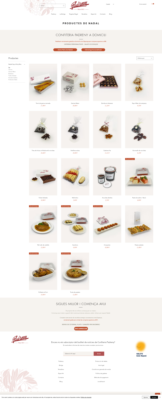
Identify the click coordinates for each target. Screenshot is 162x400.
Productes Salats (12, 79)
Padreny (60, 361)
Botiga (61, 365)
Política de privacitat (86, 397)
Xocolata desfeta (12, 77)
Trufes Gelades (12, 75)
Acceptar (154, 397)
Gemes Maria (11, 71)
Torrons (10, 69)
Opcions (146, 397)
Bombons (11, 73)
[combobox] (144, 58)
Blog (60, 381)
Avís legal (101, 365)
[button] (152, 3)
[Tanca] (160, 397)
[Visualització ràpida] (43, 82)
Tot (9, 67)
